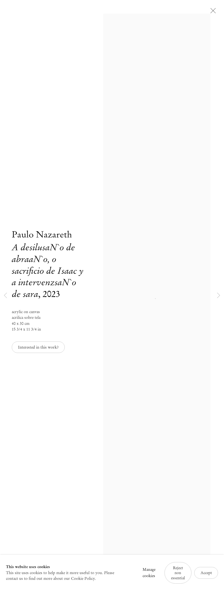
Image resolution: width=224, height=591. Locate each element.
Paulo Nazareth (42, 234)
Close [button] (212, 12)
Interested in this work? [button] (38, 347)
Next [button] (218, 296)
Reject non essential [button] (178, 572)
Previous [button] (5, 296)
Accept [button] (206, 572)
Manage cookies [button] (149, 572)
